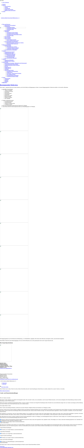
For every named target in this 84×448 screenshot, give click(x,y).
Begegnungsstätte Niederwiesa (9, 85)
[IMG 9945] (42, 188)
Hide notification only (9, 447)
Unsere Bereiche (8, 6)
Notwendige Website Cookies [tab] (5, 405)
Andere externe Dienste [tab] (4, 422)
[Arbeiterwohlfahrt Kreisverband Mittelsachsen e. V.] (9, 17)
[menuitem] (43, 4)
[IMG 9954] (42, 234)
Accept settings (2, 447)
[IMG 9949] (42, 325)
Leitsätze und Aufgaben (9, 9)
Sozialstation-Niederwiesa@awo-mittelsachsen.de (9, 379)
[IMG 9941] (42, 279)
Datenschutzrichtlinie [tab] (4, 442)
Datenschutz (2, 446)
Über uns (4, 5)
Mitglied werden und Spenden (10, 10)
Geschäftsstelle (7, 8)
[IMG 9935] (42, 142)
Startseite (4, 4)
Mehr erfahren (2, 390)
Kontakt (3, 11)
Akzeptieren (7, 390)
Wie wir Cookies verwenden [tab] (5, 397)
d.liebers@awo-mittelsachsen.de (6, 368)
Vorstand (6, 7)
